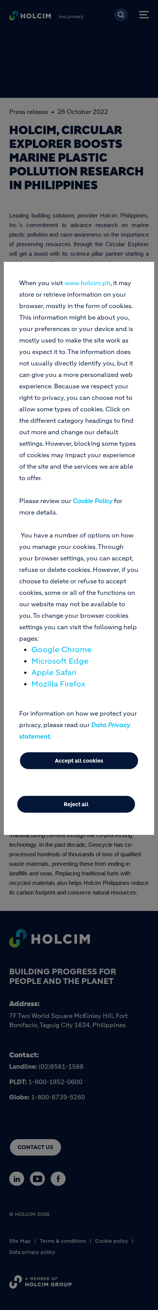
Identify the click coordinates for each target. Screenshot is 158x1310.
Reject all (76, 804)
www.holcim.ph (87, 283)
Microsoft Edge (60, 661)
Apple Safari (53, 672)
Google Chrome (61, 649)
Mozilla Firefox (58, 684)
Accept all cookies (79, 760)
